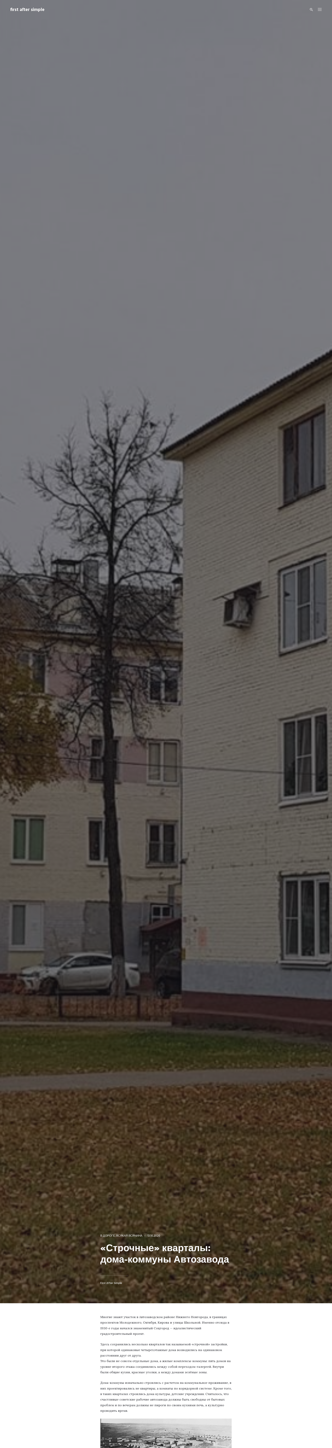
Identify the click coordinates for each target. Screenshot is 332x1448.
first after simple (27, 9)
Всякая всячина (129, 1236)
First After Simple (111, 1283)
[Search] (311, 10)
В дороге (107, 1236)
